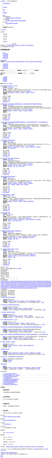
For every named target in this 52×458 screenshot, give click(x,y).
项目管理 (23, 45)
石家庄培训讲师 (13, 285)
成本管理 (32, 92)
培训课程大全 (22, 446)
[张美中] (12, 356)
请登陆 (4, 3)
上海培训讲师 (19, 283)
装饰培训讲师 (10, 288)
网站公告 (9, 424)
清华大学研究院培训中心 (9, 383)
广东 (9, 196)
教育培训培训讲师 (24, 288)
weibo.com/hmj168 (10, 432)
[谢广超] (9, 85)
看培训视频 (18, 18)
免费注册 (8, 3)
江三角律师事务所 (7, 377)
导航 (4, 15)
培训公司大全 (34, 446)
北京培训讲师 (13, 283)
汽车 (14, 166)
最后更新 (5, 81)
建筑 (22, 184)
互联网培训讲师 (20, 286)
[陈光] (5, 212)
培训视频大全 (41, 446)
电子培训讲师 (28, 286)
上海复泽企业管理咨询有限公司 (10, 381)
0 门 (9, 206)
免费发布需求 (4, 60)
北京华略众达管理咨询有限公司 (10, 376)
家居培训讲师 (16, 288)
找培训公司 (13, 18)
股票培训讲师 (20, 281)
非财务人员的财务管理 (30, 146)
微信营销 (12, 45)
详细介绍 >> (29, 91)
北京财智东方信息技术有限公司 (10, 384)
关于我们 (5, 424)
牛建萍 (4, 233)
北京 (9, 214)
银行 (20, 220)
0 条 (9, 100)
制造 (9, 184)
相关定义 (5, 420)
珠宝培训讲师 (40, 286)
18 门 (9, 115)
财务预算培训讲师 (5, 281)
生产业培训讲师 (21, 285)
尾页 (11, 83)
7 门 (9, 170)
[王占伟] (10, 249)
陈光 (4, 215)
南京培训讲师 (39, 283)
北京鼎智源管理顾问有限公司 (10, 373)
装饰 (20, 166)
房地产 (9, 220)
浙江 (9, 141)
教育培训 (13, 148)
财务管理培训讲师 (20, 61)
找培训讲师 (8, 18)
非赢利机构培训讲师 (32, 288)
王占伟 (4, 251)
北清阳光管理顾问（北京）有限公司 (11, 375)
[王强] (8, 194)
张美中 (4, 358)
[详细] (42, 302)
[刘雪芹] (22, 104)
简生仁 (4, 124)
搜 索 (14, 43)
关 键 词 (2, 70)
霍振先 (4, 366)
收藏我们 (5, 12)
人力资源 (27, 45)
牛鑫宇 (4, 142)
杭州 (12, 141)
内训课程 (12, 20)
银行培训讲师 (34, 286)
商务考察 (20, 20)
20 (7, 267)
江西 (9, 123)
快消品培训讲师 (41, 285)
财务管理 (17, 92)
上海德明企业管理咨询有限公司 (10, 380)
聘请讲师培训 (6, 101)
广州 (12, 196)
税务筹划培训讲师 (38, 61)
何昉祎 (4, 179)
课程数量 (5, 78)
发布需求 (5, 7)
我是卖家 (13, 420)
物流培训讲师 (34, 285)
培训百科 (16, 446)
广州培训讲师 (7, 283)
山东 (9, 105)
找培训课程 (5, 53)
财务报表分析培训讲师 (35, 282)
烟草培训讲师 (48, 285)
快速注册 (8, 23)
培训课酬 (5, 77)
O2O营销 (8, 45)
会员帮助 (16, 23)
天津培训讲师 (26, 283)
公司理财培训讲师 (13, 281)
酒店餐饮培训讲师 (5, 286)
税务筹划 (22, 92)
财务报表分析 (11, 92)
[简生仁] (24, 122)
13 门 (9, 97)
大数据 (16, 45)
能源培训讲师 (47, 286)
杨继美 (4, 351)
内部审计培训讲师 (36, 281)
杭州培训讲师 (7, 285)
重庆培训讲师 (32, 283)
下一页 (8, 83)
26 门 (9, 133)
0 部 (9, 98)
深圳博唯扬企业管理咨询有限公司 (11, 379)
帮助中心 (5, 416)
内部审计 (20, 110)
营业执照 (36, 449)
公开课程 (8, 20)
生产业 (13, 220)
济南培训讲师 (45, 283)
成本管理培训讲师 (28, 281)
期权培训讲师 (43, 281)
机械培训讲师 (28, 285)
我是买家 (9, 420)
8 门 (9, 152)
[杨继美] (5, 349)
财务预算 (10, 110)
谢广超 (4, 88)
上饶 (12, 123)
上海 (9, 87)
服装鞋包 (18, 184)
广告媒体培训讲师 (13, 286)
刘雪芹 (4, 106)
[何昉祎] (8, 176)
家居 (17, 166)
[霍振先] (4, 364)
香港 (9, 159)
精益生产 (32, 45)
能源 (23, 166)
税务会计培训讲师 (29, 61)
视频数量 (5, 79)
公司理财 (27, 92)
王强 (4, 197)
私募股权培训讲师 (26, 282)
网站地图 (8, 446)
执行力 (19, 45)
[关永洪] (10, 158)
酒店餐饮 (13, 184)
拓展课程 (24, 20)
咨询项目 (16, 20)
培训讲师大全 (28, 446)
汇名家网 (3, 1)
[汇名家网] (3, 29)
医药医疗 (26, 184)
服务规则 (12, 23)
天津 (9, 250)
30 (8, 267)
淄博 (12, 105)
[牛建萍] (11, 230)
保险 (14, 238)
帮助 (4, 10)
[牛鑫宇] (8, 140)
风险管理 (31, 237)
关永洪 (4, 161)
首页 (4, 52)
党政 (9, 148)
